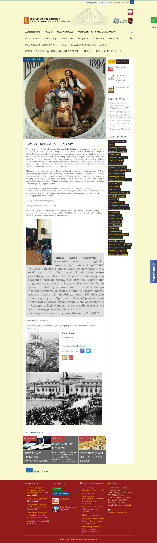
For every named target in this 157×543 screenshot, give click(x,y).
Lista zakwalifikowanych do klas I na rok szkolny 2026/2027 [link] (120, 123)
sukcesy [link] (120, 244)
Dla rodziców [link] (65, 32)
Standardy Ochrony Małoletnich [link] (97, 32)
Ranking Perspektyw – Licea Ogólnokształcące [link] (52, 51)
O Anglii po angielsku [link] (65, 508)
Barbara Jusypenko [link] (117, 147)
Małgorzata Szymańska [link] (119, 209)
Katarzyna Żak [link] (115, 183)
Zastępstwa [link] (121, 67)
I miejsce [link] (112, 170)
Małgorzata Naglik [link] (116, 202)
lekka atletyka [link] (115, 189)
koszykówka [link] (114, 186)
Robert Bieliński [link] (115, 237)
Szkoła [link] (48, 32)
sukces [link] (112, 244)
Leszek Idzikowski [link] (116, 192)
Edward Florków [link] (115, 163)
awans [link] (111, 144)
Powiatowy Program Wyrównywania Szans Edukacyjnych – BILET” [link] (119, 105)
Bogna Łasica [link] (114, 154)
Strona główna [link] (91, 3)
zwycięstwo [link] (122, 254)
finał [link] (124, 167)
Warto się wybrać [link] (93, 483)
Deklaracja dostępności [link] (118, 512)
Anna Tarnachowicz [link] (117, 141)
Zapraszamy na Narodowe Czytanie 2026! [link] (93, 489)
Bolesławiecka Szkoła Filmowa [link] (89, 44)
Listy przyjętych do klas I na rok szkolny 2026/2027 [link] (91, 458)
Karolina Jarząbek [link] (116, 176)
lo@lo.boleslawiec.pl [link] (122, 505)
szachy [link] (128, 244)
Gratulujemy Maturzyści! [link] (120, 129)
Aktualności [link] (103, 3)
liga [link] (127, 192)
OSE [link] (64, 44)
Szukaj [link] (131, 32)
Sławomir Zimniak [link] (116, 247)
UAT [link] (128, 247)
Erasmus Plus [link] (114, 167)
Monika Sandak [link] (115, 218)
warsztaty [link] (113, 250)
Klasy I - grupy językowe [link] (62, 446)
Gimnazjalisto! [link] (122, 87)
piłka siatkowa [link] (115, 231)
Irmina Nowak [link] (124, 170)
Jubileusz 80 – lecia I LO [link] (109, 51)
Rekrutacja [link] (50, 38)
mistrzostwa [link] (114, 212)
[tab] (112, 61)
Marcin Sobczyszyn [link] (117, 196)
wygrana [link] (122, 250)
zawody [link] (112, 254)
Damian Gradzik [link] (116, 160)
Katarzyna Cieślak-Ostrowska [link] (117, 180)
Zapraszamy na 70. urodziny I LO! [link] (121, 79)
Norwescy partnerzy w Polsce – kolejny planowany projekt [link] (91, 529)
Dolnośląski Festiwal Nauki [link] (41, 44)
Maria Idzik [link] (113, 199)
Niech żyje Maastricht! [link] (91, 515)
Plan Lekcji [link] (115, 38)
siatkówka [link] (113, 241)
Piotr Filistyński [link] (115, 221)
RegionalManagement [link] (118, 234)
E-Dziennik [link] (98, 38)
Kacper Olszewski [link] (116, 173)
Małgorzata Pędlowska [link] (118, 205)
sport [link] (121, 241)
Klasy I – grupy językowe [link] (120, 111)
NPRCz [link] (87, 51)
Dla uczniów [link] (32, 38)
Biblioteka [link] (68, 38)
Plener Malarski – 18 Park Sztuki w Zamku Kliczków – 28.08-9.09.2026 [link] (93, 521)
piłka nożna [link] (114, 228)
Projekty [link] (83, 38)
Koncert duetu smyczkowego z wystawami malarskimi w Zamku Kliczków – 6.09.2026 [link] (93, 498)
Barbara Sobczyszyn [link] (117, 151)
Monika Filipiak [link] (115, 215)
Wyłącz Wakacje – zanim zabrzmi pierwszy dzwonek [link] (92, 509)
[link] (132, 2)
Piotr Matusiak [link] (115, 225)
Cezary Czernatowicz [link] (118, 157)
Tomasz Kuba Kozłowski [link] (75, 346)
